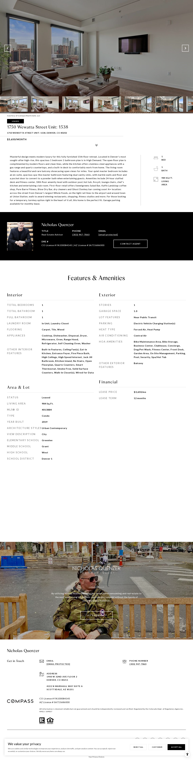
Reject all (138, 747)
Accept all (176, 747)
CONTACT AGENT (130, 244)
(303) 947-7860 (81, 234)
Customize (157, 747)
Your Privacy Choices (96, 757)
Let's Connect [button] (96, 615)
